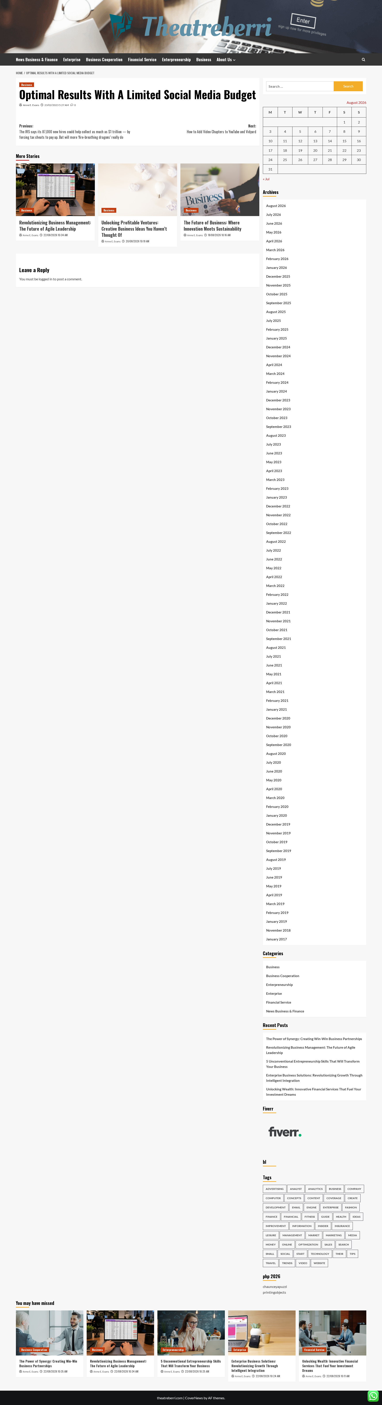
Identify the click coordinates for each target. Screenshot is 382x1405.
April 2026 (274, 241)
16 (359, 141)
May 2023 (273, 462)
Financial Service (142, 59)
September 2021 (278, 639)
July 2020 (273, 762)
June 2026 (274, 223)
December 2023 (278, 400)
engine (312, 1207)
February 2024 (277, 382)
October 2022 (276, 524)
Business (203, 59)
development (276, 1207)
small (270, 1253)
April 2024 (274, 365)
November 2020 (278, 727)
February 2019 (277, 913)
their (339, 1253)
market (313, 1235)
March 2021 (275, 692)
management (292, 1235)
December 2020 (278, 718)
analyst (296, 1188)
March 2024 (275, 374)
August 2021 (276, 647)
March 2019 (275, 904)
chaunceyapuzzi (275, 1286)
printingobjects (274, 1292)
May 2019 (273, 886)
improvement (276, 1226)
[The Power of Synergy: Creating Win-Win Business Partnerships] (49, 1332)
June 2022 (274, 559)
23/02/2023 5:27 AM (56, 105)
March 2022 (275, 586)
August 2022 (276, 541)
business (335, 1188)
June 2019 (274, 877)
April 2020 (274, 789)
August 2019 (276, 860)
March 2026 (275, 250)
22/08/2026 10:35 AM (55, 1371)
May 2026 (273, 232)
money (271, 1244)
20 (315, 150)
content (314, 1198)
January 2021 (276, 709)
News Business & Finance (37, 59)
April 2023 (274, 471)
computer (273, 1198)
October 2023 (276, 418)
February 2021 (277, 700)
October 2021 (276, 630)
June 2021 (274, 665)
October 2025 (276, 294)
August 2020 (276, 754)
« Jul (266, 179)
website (319, 1263)
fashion (351, 1207)
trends (287, 1263)
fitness (310, 1216)
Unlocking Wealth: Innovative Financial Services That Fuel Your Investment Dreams (313, 1091)
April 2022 (274, 577)
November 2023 (278, 409)
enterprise (331, 1207)
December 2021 (278, 612)
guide (325, 1216)
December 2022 (278, 506)
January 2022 (276, 603)
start (300, 1253)
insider (323, 1226)
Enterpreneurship (176, 59)
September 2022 (278, 533)
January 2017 (276, 939)
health (341, 1216)
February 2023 (277, 488)
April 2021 (274, 683)
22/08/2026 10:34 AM (56, 235)
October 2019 (276, 842)
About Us (224, 59)
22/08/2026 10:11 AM (338, 1376)
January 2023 (276, 497)
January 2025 (276, 338)
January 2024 (276, 391)
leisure (271, 1235)
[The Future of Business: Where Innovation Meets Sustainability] (219, 189)
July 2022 (273, 550)
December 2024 (278, 347)
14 (330, 141)
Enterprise (71, 59)
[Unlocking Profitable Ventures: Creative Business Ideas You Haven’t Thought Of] (137, 189)
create (353, 1198)
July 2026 (273, 214)
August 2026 (276, 206)
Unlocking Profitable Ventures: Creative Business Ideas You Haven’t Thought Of (134, 228)
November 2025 (278, 285)
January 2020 (276, 815)
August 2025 (276, 312)
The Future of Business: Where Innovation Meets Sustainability (212, 225)
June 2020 (274, 771)
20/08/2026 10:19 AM (137, 241)
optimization (308, 1244)
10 (270, 141)
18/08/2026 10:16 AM (219, 235)
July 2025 (273, 321)
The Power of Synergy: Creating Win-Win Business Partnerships (314, 1039)
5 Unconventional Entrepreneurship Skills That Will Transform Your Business (313, 1064)
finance (271, 1216)
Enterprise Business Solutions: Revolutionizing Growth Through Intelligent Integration (314, 1077)
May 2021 (273, 674)
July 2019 (273, 868)
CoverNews (194, 1398)
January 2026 (276, 268)
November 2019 (278, 833)
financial (291, 1216)
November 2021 (278, 621)
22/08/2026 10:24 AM (268, 1376)
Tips (352, 1253)
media (352, 1235)
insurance (342, 1226)
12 (300, 141)
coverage (334, 1198)
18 (285, 150)
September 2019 (278, 851)
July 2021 (273, 656)
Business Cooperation (104, 59)
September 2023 (278, 427)
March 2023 (275, 480)
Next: (221, 128)
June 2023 (274, 453)
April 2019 (274, 895)
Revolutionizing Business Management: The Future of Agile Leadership (55, 225)
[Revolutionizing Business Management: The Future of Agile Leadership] (55, 189)
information (301, 1226)
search (343, 1244)
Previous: (74, 131)
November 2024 (278, 356)
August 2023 (276, 435)
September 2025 (278, 303)
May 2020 (273, 780)
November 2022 (278, 515)
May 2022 (273, 568)
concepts (294, 1198)
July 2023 (273, 444)
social (285, 1253)
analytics (315, 1188)
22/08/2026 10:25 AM (197, 1371)
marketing (334, 1235)
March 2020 (275, 798)
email (296, 1207)
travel (271, 1263)
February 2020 (277, 807)
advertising (275, 1188)
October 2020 (276, 736)
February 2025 (277, 329)
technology (320, 1253)
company (354, 1188)
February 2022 (277, 594)
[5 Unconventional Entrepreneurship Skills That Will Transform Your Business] (191, 1332)
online (287, 1244)
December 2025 (278, 276)
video (303, 1263)
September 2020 (278, 745)
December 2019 (278, 824)
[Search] (363, 59)
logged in (45, 279)
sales (328, 1244)
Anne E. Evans (31, 105)
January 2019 (276, 921)
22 (344, 150)
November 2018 (278, 930)
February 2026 (277, 259)
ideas (356, 1216)
